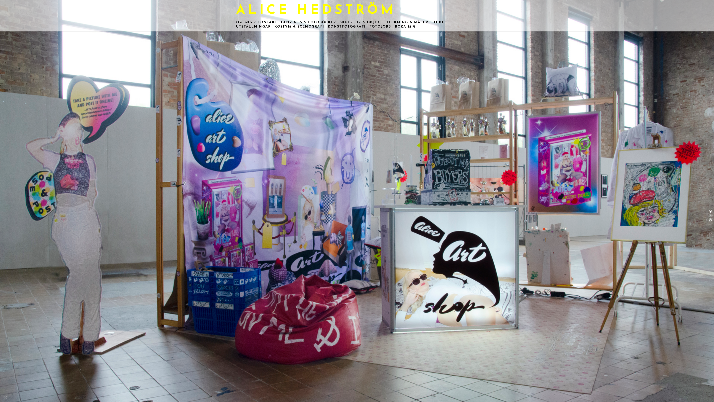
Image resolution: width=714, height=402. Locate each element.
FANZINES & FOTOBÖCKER (308, 22)
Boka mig (405, 26)
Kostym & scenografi (299, 26)
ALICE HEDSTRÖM (316, 10)
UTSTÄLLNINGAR (253, 26)
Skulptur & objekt (361, 22)
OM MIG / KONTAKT (256, 22)
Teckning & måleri (408, 22)
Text (439, 22)
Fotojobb (380, 26)
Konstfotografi (347, 26)
